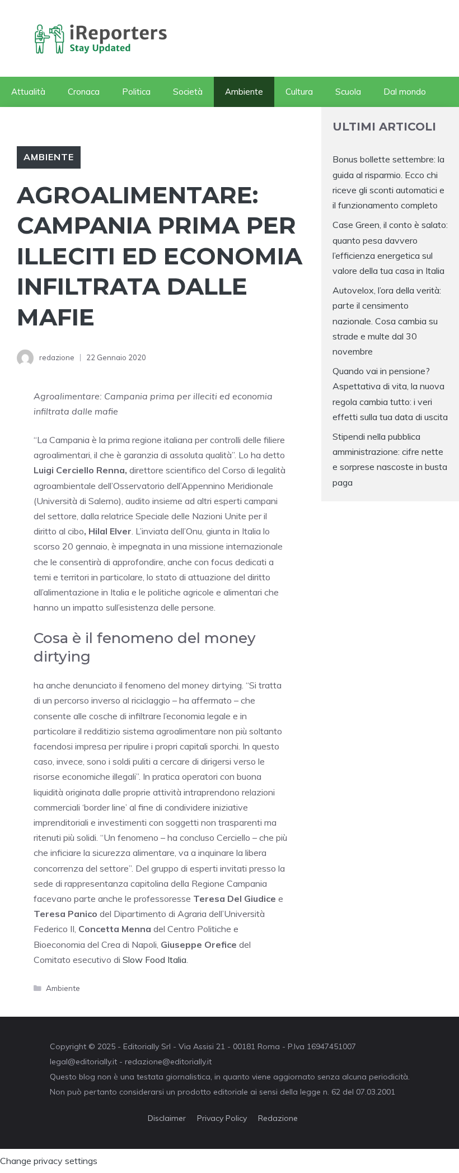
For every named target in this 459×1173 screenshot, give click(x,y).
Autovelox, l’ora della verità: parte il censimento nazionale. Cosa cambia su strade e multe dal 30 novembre (386, 321)
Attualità (28, 91)
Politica (136, 91)
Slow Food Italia (154, 959)
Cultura (299, 91)
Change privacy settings (48, 1160)
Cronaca (84, 91)
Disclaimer (167, 1118)
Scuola (348, 91)
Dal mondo (404, 91)
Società (188, 91)
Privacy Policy (222, 1118)
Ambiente (244, 91)
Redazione (278, 1118)
